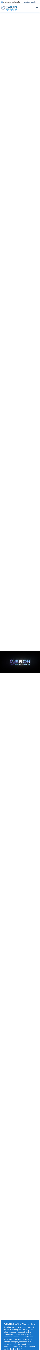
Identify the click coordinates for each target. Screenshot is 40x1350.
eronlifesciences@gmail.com (12, 2)
